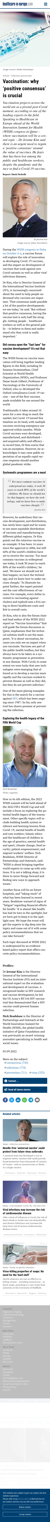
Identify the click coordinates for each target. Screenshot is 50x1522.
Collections (8, 1333)
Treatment (8, 1317)
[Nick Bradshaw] (25, 757)
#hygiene (32, 1293)
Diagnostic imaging (12, 1311)
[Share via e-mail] (37, 1099)
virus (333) (38, 1072)
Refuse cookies (25, 1507)
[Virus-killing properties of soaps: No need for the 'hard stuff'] (25, 1253)
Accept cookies (25, 1514)
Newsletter (8, 1372)
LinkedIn (7, 1358)
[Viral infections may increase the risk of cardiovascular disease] (25, 1192)
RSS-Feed (7, 1361)
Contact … (12, 1080)
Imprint (6, 1389)
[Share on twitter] (11, 1099)
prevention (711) (16, 1072)
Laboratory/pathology (13, 1314)
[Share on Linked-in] (18, 1099)
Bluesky (6, 1355)
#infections (21, 1173)
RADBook (7, 1336)
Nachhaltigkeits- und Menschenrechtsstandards (16, 1380)
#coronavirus (10, 1173)
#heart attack (41, 1234)
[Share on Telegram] (30, 1099)
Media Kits (8, 1369)
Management (9, 1320)
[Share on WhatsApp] (24, 1099)
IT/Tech (6, 1323)
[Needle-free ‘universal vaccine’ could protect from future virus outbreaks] (25, 1130)
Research (7, 1326)
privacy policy (23, 1499)
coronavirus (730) (17, 1063)
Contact (6, 1375)
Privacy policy (9, 1387)
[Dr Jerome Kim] (25, 207)
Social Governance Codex (15, 1383)
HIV (14, 698)
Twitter (6, 1352)
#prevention (32, 1173)
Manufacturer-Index (12, 1342)
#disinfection (22, 1293)
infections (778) (16, 1067)
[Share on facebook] (5, 1099)
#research (42, 1173)
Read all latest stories (18, 1089)
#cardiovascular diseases (13, 1234)
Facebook (7, 1350)
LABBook (7, 1339)
